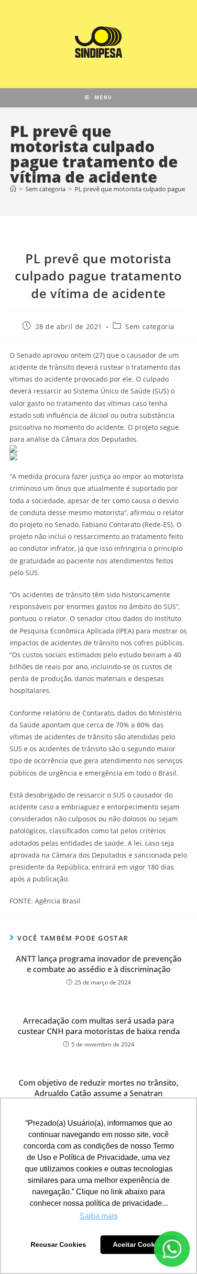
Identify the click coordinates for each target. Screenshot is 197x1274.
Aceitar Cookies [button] (138, 1244)
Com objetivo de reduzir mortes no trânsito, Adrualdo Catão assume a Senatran (98, 1087)
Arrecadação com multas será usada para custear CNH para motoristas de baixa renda (99, 1025)
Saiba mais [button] (98, 1216)
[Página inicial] (13, 189)
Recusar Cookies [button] (58, 1244)
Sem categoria (150, 326)
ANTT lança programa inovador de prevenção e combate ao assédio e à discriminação (99, 963)
